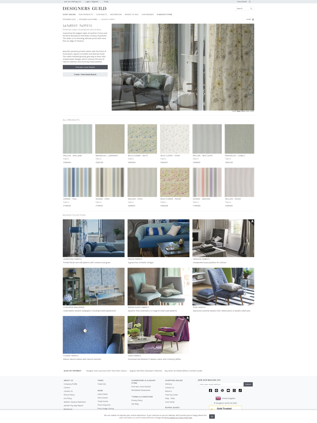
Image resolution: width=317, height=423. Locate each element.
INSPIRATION (116, 14)
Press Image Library (106, 408)
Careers (67, 387)
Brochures (68, 409)
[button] (244, 8)
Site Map (135, 404)
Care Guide (169, 402)
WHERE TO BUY (132, 14)
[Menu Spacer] (113, 386)
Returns (168, 391)
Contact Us (68, 391)
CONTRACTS (101, 14)
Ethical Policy (69, 395)
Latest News (103, 394)
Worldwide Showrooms (140, 390)
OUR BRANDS (148, 14)
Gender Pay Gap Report (73, 405)
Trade (106, 1)
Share (248, 19)
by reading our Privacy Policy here (179, 418)
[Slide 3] (243, 111)
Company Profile (70, 384)
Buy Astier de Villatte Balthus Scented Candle (183, 371)
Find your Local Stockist (85, 67)
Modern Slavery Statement (75, 402)
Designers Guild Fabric (88, 19)
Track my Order (171, 395)
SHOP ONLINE (69, 14)
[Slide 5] (252, 111)
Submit (248, 384)
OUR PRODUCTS (86, 14)
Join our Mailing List (72, 1)
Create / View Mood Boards (85, 74)
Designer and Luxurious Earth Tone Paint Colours (106, 371)
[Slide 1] (234, 111)
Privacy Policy (136, 400)
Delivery (168, 384)
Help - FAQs (170, 398)
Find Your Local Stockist (141, 386)
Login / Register (92, 1)
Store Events (103, 398)
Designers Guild (69, 19)
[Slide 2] (238, 111)
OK (212, 416)
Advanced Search (229, 8)
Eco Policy (68, 398)
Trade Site (102, 384)
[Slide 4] (247, 111)
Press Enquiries (104, 405)
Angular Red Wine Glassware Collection (146, 371)
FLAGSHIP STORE (164, 14)
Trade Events (103, 401)
